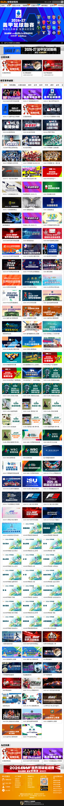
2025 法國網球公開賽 (50, 721)
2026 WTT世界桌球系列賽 (11, 271)
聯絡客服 (30, 783)
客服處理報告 (31, 787)
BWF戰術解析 (48, 73)
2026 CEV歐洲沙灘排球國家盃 (12, 349)
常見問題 (30, 779)
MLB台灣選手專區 (49, 132)
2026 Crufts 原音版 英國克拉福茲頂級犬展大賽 (17, 396)
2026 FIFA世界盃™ (49, 178)
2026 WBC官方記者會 (50, 442)
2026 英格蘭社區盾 (49, 194)
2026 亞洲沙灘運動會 (29, 349)
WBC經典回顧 (27, 458)
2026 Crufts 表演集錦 (9, 427)
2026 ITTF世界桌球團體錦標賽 (32, 271)
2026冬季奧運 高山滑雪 (10, 566)
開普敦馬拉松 (7, 334)
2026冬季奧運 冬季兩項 (50, 566)
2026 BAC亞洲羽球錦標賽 (11, 256)
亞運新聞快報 (6, 73)
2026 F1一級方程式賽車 (10, 178)
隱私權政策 (18, 785)
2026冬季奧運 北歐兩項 (30, 597)
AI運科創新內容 (8, 644)
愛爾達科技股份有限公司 (26, 794)
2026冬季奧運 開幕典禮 (30, 535)
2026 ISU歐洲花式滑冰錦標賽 (12, 535)
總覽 (5, 85)
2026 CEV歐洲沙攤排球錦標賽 (32, 256)
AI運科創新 (22, 85)
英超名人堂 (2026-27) (30, 225)
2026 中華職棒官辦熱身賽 (11, 473)
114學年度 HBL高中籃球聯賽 (52, 706)
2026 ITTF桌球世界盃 (30, 287)
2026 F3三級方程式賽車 (50, 504)
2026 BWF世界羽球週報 (30, 520)
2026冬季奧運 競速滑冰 (10, 628)
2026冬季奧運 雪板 (49, 613)
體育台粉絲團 (56, 782)
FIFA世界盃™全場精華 (50, 364)
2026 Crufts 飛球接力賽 (30, 411)
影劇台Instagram (57, 790)
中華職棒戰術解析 (8, 675)
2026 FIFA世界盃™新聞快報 (12, 380)
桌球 (57, 85)
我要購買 (26, 5)
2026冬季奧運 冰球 (29, 566)
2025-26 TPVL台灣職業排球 (52, 473)
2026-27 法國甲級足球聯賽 (11, 116)
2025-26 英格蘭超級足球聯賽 (52, 489)
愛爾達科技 (8, 779)
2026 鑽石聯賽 (48, 271)
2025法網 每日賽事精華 (10, 737)
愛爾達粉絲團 (56, 780)
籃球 (40, 85)
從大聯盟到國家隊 (49, 458)
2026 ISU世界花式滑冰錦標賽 (52, 287)
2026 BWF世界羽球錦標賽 (11, 101)
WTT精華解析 (47, 675)
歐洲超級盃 (6, 225)
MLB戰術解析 (27, 73)
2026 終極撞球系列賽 (9, 364)
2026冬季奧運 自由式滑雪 (51, 582)
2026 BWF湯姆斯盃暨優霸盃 (52, 240)
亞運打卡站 (35, 5)
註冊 (50, 2)
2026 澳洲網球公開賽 (9, 659)
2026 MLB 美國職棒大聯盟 (51, 116)
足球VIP (53, 5)
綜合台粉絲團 (56, 786)
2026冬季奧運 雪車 (49, 551)
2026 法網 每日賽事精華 (51, 318)
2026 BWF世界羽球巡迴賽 (11, 240)
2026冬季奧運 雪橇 (9, 597)
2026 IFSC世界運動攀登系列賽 (12, 302)
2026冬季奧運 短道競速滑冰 (52, 597)
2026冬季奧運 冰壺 (29, 582)
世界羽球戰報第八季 (49, 644)
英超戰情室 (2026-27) (30, 194)
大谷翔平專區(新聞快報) (10, 147)
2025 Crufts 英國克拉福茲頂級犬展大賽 (35, 396)
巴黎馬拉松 (46, 349)
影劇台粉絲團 (56, 784)
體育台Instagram (57, 788)
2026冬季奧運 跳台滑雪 (30, 613)
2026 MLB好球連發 (29, 132)
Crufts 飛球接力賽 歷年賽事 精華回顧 (34, 427)
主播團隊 (7, 786)
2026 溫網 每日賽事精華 (10, 318)
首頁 (3, 5)
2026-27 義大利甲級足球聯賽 (52, 101)
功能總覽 (17, 787)
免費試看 (17, 779)
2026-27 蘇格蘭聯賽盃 (10, 209)
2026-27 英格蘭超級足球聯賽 (32, 101)
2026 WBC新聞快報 (9, 458)
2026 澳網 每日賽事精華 (30, 659)
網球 (52, 85)
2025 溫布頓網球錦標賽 (30, 721)
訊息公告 (30, 781)
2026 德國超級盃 (28, 209)
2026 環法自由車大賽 (29, 178)
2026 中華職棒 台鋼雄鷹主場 (52, 147)
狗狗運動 (12, 85)
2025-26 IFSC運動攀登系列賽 (32, 706)
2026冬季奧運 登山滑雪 (30, 551)
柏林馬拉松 (6, 706)
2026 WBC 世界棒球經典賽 (31, 442)
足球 (35, 85)
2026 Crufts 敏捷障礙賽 (10, 411)
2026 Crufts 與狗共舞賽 (50, 411)
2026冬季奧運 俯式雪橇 (10, 613)
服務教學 (30, 785)
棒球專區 (44, 5)
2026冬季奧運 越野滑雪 (10, 582)
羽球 (46, 85)
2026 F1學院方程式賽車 (10, 520)
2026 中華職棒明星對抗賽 (51, 225)
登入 (46, 2)
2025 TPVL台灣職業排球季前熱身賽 (34, 690)
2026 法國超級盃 (48, 209)
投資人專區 (8, 783)
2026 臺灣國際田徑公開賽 (31, 334)
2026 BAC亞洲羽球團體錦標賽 (12, 489)
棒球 (29, 85)
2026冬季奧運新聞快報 (30, 628)
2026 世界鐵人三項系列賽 (51, 334)
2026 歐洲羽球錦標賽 (50, 256)
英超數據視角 (27, 675)
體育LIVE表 (16, 5)
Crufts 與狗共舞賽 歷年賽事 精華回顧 (14, 442)
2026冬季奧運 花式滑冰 (10, 551)
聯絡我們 (32, 797)
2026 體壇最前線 (28, 240)
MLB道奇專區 (27, 147)
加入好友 (7, 790)
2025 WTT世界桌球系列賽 (51, 690)
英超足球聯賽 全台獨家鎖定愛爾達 (15, 43)
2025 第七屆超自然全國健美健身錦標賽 (15, 721)
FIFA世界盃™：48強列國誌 (31, 380)
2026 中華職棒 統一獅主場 (51, 163)
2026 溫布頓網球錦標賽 (50, 302)
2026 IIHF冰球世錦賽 (29, 302)
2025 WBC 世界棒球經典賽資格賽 (33, 473)
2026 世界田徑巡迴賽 (9, 287)
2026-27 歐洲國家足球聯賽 (11, 504)
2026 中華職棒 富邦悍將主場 (12, 163)
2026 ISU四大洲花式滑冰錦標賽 (33, 489)
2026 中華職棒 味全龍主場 (31, 163)
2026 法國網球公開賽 (29, 318)
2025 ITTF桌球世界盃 (30, 737)
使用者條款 (18, 783)
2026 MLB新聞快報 (9, 132)
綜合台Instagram (57, 792)
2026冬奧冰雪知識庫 (49, 628)
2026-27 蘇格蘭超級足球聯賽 (12, 194)
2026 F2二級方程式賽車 (30, 504)
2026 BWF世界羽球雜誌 (30, 644)
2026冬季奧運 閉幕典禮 (50, 535)
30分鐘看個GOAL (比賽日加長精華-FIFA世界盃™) (38, 364)
